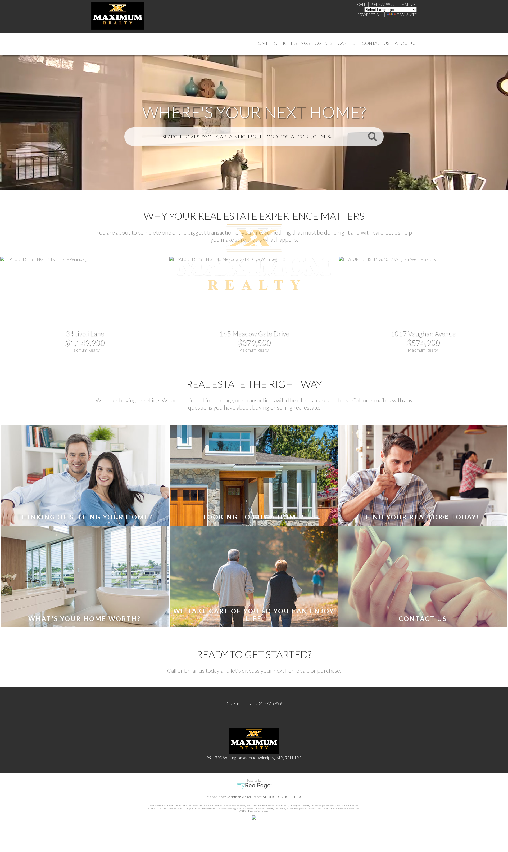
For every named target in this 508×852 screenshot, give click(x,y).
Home (262, 43)
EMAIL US (407, 4)
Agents (323, 43)
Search (372, 136)
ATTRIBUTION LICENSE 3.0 (282, 797)
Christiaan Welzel (238, 797)
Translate (407, 14)
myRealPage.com (254, 786)
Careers (347, 43)
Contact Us (375, 43)
